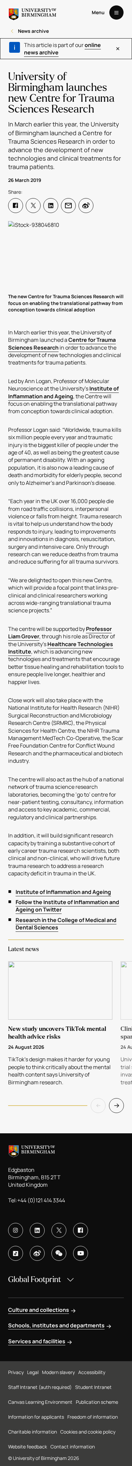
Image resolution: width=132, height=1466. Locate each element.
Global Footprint (34, 1279)
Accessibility (91, 1372)
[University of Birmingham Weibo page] (37, 1253)
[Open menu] (116, 12)
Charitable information (32, 1431)
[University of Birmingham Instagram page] (15, 1230)
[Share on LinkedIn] (50, 205)
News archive (33, 31)
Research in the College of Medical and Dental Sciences (66, 923)
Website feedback (27, 1446)
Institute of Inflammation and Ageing (63, 392)
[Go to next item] (116, 1105)
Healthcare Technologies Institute (60, 647)
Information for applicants (36, 1417)
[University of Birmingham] (32, 12)
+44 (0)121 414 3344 (41, 1200)
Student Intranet (93, 1387)
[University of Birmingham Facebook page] (80, 1230)
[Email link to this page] (68, 205)
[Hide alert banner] (118, 48)
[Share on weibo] (86, 205)
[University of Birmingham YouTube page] (80, 1253)
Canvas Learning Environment (40, 1402)
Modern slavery (58, 1372)
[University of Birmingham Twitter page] (58, 1230)
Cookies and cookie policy (87, 1431)
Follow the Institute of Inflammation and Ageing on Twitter (67, 905)
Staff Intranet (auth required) (40, 1387)
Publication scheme (97, 1402)
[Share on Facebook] (15, 205)
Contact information (72, 1446)
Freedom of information (92, 1417)
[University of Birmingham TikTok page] (15, 1253)
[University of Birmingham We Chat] (58, 1253)
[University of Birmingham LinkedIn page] (37, 1230)
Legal (33, 1372)
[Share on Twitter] (33, 205)
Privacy (16, 1372)
